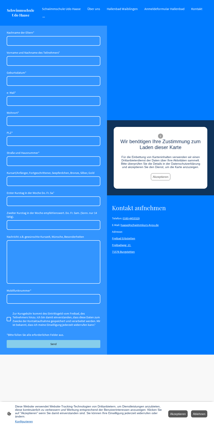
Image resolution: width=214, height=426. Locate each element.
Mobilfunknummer (19, 290)
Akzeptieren (160, 176)
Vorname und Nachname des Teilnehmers (33, 52)
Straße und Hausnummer (23, 153)
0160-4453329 (131, 218)
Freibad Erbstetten (123, 238)
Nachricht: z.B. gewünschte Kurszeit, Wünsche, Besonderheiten (45, 237)
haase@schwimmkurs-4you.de (140, 225)
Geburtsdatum (16, 73)
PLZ (10, 133)
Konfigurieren (24, 421)
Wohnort (13, 113)
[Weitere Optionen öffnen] (43, 17)
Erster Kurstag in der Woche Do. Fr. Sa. (30, 193)
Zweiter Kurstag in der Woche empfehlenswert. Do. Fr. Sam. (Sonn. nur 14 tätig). (52, 215)
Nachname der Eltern (20, 32)
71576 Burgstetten (123, 252)
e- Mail (11, 93)
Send (53, 344)
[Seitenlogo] (20, 20)
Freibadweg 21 (121, 245)
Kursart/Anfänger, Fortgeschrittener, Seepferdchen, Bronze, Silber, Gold (50, 173)
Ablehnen (199, 414)
